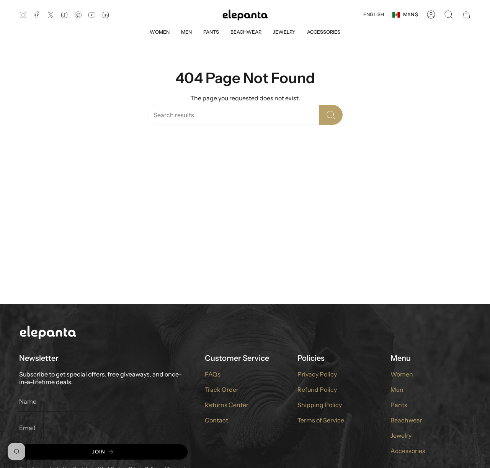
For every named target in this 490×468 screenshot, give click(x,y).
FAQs (212, 374)
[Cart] (466, 14)
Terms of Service (320, 420)
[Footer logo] (48, 331)
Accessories (407, 451)
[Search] (331, 115)
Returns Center (226, 405)
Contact (216, 420)
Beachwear (406, 420)
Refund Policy (317, 389)
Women (401, 374)
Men (396, 389)
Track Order (221, 389)
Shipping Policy (319, 405)
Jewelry (401, 435)
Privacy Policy (317, 374)
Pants (398, 405)
